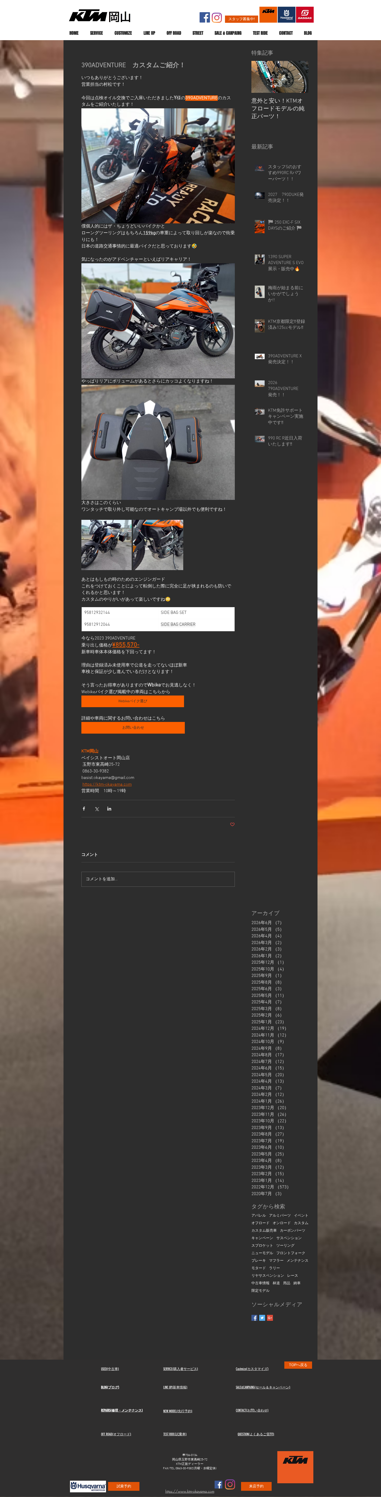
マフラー (276, 1261)
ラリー (274, 1268)
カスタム (301, 1223)
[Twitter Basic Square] (262, 1318)
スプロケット (262, 1246)
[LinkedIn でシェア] (109, 808)
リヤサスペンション (267, 1276)
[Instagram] (217, 18)
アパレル (258, 1216)
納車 (297, 1283)
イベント (301, 1216)
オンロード (282, 1223)
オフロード (260, 1223)
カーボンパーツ (292, 1231)
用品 (286, 1283)
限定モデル (260, 1291)
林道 (276, 1283)
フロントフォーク (290, 1253)
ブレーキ (258, 1261)
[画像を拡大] (106, 545)
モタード (258, 1268)
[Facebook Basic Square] (254, 1318)
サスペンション (289, 1238)
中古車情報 (260, 1283)
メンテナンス (297, 1261)
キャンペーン (262, 1238)
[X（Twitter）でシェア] (96, 808)
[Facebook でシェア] (83, 808)
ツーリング (285, 1246)
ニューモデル (262, 1253)
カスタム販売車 (264, 1231)
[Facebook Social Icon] (205, 17)
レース (292, 1276)
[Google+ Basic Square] (270, 1318)
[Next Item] (300, 77)
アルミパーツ (280, 1216)
